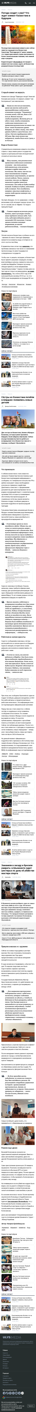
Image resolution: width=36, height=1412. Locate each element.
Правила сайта (7, 1378)
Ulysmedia (8, 877)
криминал (6, 1227)
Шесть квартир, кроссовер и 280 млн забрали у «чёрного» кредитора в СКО (18, 934)
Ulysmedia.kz (17, 62)
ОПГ (4, 1230)
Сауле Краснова (9, 22)
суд (29, 1227)
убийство (22, 1227)
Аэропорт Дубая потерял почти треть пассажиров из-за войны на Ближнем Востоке (18, 462)
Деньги (5, 1359)
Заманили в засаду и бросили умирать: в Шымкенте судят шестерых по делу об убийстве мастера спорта (23, 364)
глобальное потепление (10, 287)
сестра (5, 756)
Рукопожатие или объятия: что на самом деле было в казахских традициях (22, 374)
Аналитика (6, 1361)
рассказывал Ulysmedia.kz (18, 1201)
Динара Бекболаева (10, 406)
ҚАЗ (30, 3)
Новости (5, 1353)
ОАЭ (11, 754)
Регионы (5, 1366)
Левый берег (6, 1355)
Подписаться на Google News (13, 1397)
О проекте (5, 1376)
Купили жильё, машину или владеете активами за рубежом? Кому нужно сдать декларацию (18, 85)
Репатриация (14, 756)
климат (29, 284)
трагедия (25, 754)
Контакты (5, 1382)
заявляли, (26, 246)
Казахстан (21, 284)
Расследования (7, 1357)
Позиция (5, 1363)
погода (5, 284)
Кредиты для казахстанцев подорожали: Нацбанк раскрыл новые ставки (16, 75)
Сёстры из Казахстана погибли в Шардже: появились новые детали (22, 355)
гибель (18, 754)
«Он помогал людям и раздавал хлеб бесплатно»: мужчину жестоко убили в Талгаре (18, 929)
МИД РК (5, 754)
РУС (34, 3)
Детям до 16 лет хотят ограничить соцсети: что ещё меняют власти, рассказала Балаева (17, 80)
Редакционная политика (9, 1384)
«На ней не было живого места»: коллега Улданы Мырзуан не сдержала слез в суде (16, 457)
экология (12, 284)
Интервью (6, 1368)
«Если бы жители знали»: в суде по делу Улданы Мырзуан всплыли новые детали (22, 383)
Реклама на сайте (8, 1380)
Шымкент (14, 1227)
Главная (3, 9)
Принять (31, 1406)
